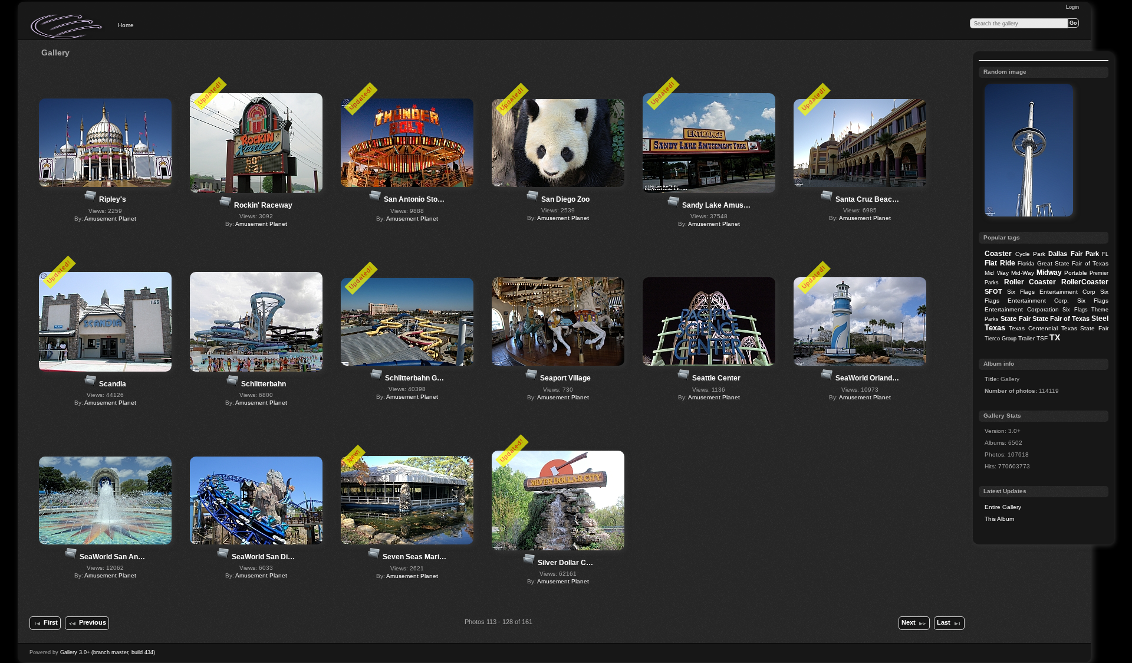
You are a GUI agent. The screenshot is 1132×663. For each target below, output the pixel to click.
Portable (1075, 273)
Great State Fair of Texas (1073, 263)
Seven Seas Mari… (414, 557)
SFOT (993, 291)
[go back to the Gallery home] (67, 27)
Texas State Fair (1084, 328)
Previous (92, 622)
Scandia (112, 384)
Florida (1026, 264)
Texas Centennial (1033, 328)
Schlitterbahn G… (414, 378)
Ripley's (112, 199)
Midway (1049, 272)
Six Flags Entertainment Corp (1051, 291)
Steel (1099, 318)
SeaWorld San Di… (263, 557)
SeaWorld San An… (112, 557)
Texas (995, 327)
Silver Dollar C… (565, 563)
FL (1105, 254)
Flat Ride (1000, 263)
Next (908, 622)
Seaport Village (565, 378)
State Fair (1015, 318)
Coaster (998, 254)
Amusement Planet (110, 218)
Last (943, 622)
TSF (1042, 338)
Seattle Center (716, 378)
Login (1072, 7)
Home (126, 25)
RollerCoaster (1084, 282)
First (51, 622)
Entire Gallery (1003, 507)
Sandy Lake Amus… (716, 205)
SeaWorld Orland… (867, 378)
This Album (999, 519)
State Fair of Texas (1061, 318)
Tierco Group (1000, 339)
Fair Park (1085, 253)
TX (1054, 337)
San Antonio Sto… (414, 199)
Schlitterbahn (263, 384)
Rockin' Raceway (263, 205)
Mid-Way (1022, 273)
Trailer (1026, 338)
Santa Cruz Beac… (867, 199)
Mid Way (996, 273)
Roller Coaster (1030, 282)
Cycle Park (1030, 254)
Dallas (1057, 253)
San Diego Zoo (565, 199)
